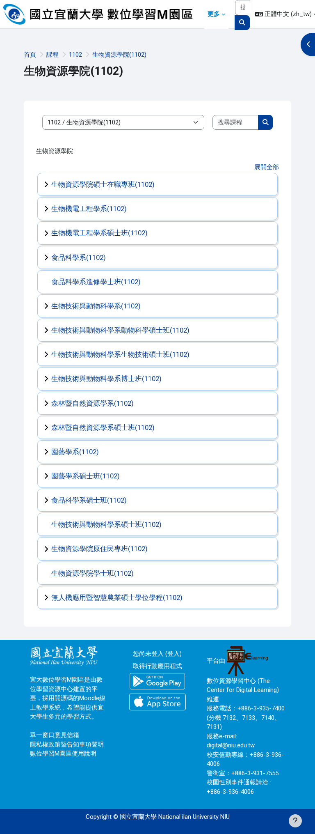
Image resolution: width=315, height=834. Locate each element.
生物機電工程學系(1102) (89, 208)
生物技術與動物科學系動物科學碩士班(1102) (120, 330)
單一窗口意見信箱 (54, 735)
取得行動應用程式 (157, 666)
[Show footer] (295, 820)
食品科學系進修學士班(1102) (96, 282)
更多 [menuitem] (214, 14)
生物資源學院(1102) (119, 54)
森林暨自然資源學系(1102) (92, 403)
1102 (75, 54)
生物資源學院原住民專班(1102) (99, 549)
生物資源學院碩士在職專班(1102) (103, 184)
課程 (52, 54)
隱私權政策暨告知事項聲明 (67, 744)
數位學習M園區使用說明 (63, 753)
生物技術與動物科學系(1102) (96, 306)
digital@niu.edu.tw (231, 745)
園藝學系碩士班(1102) (85, 476)
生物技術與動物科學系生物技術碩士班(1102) (120, 354)
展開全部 (266, 167)
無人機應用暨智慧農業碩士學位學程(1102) (117, 597)
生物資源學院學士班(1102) (92, 573)
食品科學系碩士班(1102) (89, 500)
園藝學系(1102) (75, 452)
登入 (173, 653)
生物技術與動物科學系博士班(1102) (106, 378)
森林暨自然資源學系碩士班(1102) (103, 427)
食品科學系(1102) (78, 257)
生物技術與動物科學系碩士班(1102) (106, 524)
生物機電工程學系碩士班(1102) (99, 233)
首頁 (30, 54)
